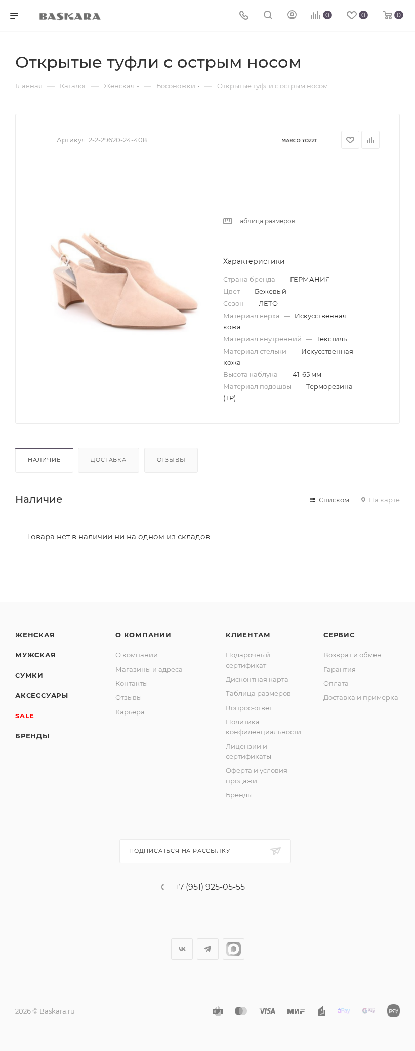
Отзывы (171, 459)
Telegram (208, 949)
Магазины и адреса (149, 669)
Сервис (339, 635)
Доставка (108, 459)
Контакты (131, 683)
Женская (35, 635)
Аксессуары (41, 695)
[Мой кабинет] (292, 16)
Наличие (44, 459)
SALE (24, 716)
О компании (143, 635)
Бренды (32, 736)
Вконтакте (182, 949)
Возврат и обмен (352, 655)
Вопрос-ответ (249, 708)
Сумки (29, 675)
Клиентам (248, 635)
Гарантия (339, 669)
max (233, 949)
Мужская (35, 655)
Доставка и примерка (360, 697)
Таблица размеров (258, 693)
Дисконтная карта (257, 679)
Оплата (336, 683)
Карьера (130, 712)
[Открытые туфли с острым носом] (121, 276)
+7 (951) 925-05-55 (210, 887)
